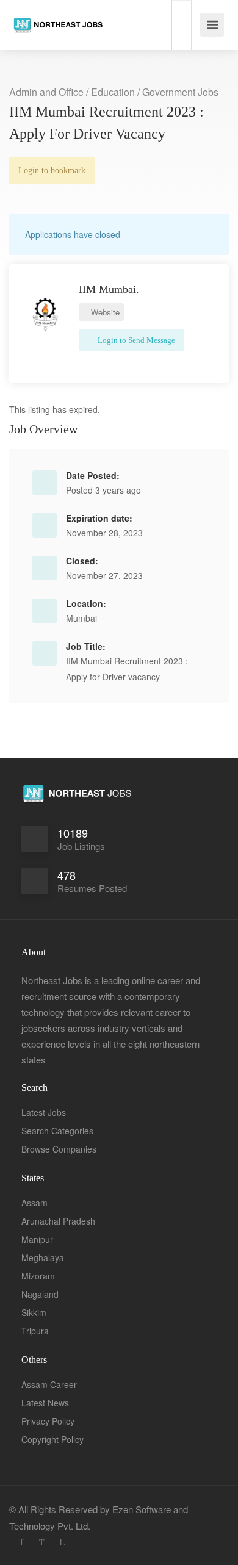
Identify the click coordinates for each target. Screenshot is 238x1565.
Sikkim (33, 1312)
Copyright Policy (52, 1439)
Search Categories (57, 1130)
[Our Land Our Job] (58, 14)
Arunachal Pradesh (58, 1221)
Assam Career (49, 1384)
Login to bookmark (51, 170)
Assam (34, 1202)
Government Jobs (180, 92)
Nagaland (40, 1294)
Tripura (35, 1331)
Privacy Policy (47, 1421)
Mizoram (38, 1276)
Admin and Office (46, 92)
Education (113, 92)
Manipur (37, 1239)
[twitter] (41, 1542)
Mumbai (81, 618)
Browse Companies (58, 1149)
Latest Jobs (43, 1112)
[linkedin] (62, 1542)
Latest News (45, 1403)
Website (104, 312)
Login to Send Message (135, 340)
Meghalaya (42, 1257)
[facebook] (21, 1542)
